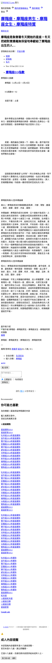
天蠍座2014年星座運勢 (10, 456)
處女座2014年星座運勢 (10, 450)
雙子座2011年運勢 (8, 564)
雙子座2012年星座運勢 (10, 521)
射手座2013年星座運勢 (10, 496)
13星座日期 (6, 601)
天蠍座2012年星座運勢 (10, 535)
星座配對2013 (7, 510)
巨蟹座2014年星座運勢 (10, 444)
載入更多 (5, 368)
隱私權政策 (43, 627)
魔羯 (3, 335)
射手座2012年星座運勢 (10, 538)
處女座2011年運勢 (8, 572)
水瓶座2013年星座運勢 (10, 501)
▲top (3, 363)
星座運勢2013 (7, 507)
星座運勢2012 (7, 550)
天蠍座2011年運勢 (8, 578)
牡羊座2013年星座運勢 (10, 472)
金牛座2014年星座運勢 (10, 438)
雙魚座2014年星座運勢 (10, 467)
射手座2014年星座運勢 (10, 459)
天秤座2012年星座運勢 (10, 533)
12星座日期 (6, 604)
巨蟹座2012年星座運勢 (10, 524)
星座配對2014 (7, 433)
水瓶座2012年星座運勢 (10, 544)
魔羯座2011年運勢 (8, 584)
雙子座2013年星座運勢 (10, 478)
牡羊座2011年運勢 (8, 558)
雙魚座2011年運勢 (8, 590)
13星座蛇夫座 (7, 598)
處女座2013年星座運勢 (10, 487)
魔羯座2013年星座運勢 (10, 498)
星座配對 (5, 607)
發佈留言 (5, 382)
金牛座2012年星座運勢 (10, 518)
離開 (13, 658)
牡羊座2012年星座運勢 (10, 515)
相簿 (8, 56)
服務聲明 (26, 629)
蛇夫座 (4, 596)
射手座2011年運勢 (8, 581)
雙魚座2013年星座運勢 (10, 504)
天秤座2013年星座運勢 (10, 490)
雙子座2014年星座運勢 (10, 441)
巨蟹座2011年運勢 (8, 567)
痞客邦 (14, 349)
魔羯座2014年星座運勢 (10, 462)
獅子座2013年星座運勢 (10, 484)
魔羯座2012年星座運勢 (10, 541)
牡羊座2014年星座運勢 (10, 435)
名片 (8, 62)
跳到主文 (5, 31)
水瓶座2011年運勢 (8, 587)
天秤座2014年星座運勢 (10, 453)
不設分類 (21, 51)
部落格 (9, 59)
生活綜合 (20, 356)
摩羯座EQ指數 (15, 72)
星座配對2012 (7, 553)
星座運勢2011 (7, 593)
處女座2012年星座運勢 (10, 530)
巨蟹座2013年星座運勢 (10, 481)
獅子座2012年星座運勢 (10, 527)
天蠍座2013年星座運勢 (10, 493)
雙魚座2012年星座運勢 (10, 547)
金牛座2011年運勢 (8, 561)
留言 (20, 349)
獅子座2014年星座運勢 (10, 447)
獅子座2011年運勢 (8, 569)
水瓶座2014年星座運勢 (10, 464)
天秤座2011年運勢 (8, 575)
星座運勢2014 (7, 430)
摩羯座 (19, 359)
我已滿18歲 (6, 658)
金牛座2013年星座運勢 (10, 475)
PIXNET (11, 627)
